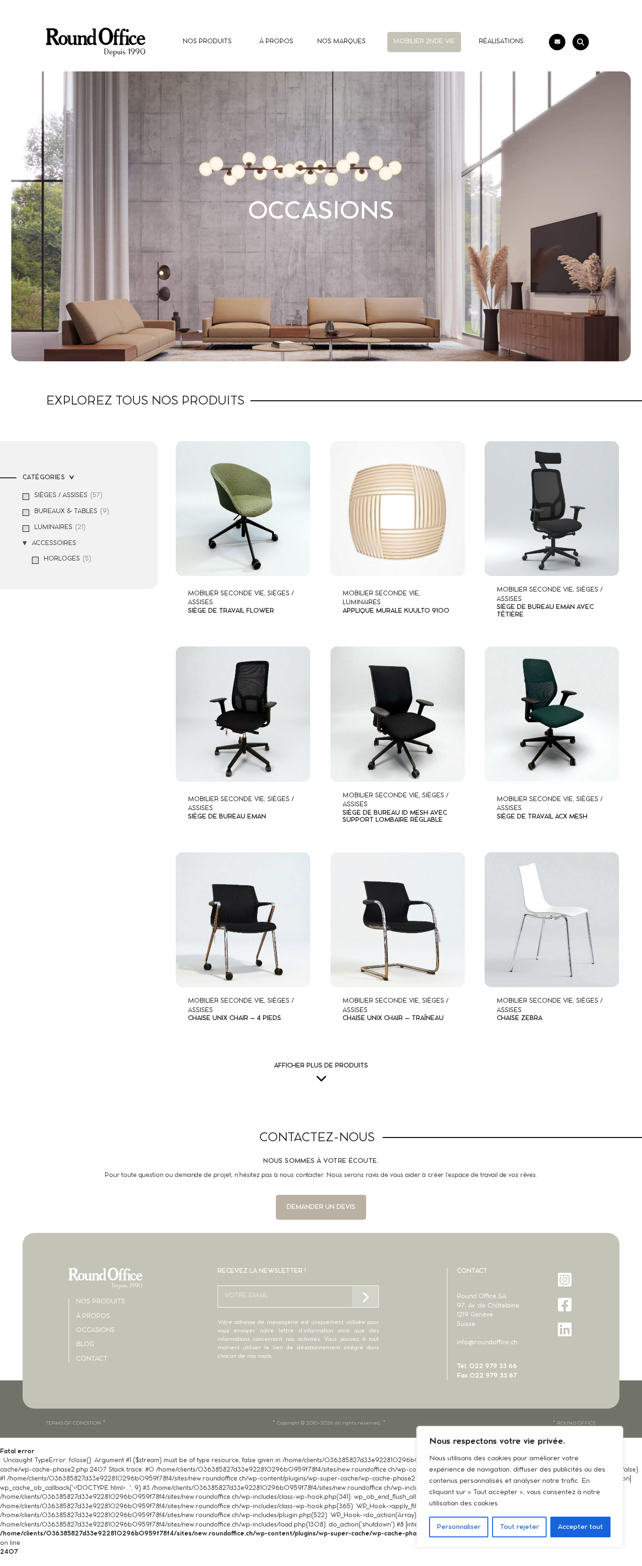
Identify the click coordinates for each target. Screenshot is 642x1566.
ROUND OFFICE (576, 1423)
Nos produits (100, 1302)
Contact (92, 1359)
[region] (519, 1486)
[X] (565, 1354)
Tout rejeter (519, 1527)
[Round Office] (95, 42)
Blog (85, 1344)
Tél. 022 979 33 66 (487, 1366)
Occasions (95, 1330)
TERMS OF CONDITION (73, 1423)
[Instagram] (565, 1279)
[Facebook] (565, 1304)
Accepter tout (580, 1527)
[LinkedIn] (565, 1329)
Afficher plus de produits (321, 1066)
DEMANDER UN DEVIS (321, 1207)
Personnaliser (459, 1527)
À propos (93, 1316)
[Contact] (557, 42)
